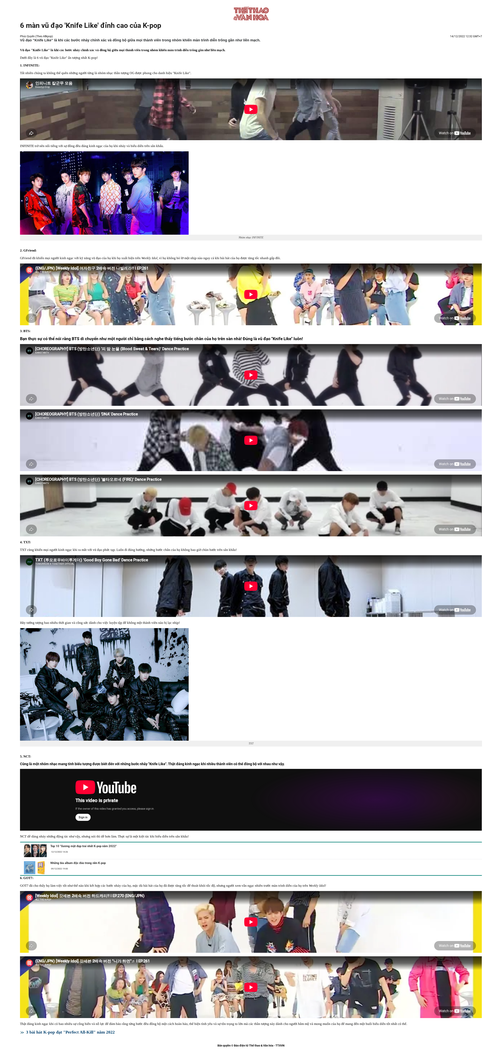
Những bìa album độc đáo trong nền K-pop (78, 863)
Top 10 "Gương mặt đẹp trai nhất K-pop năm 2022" (83, 846)
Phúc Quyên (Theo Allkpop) (36, 36)
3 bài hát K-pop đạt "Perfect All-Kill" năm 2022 (70, 1032)
